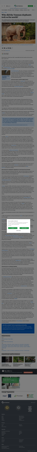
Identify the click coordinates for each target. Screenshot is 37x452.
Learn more (9, 225)
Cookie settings (18, 230)
